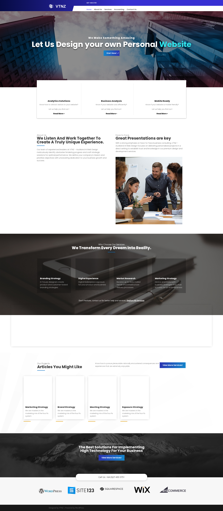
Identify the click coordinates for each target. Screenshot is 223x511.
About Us (98, 10)
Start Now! (112, 53)
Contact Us (131, 10)
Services (108, 10)
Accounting (119, 10)
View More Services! (173, 365)
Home (89, 10)
